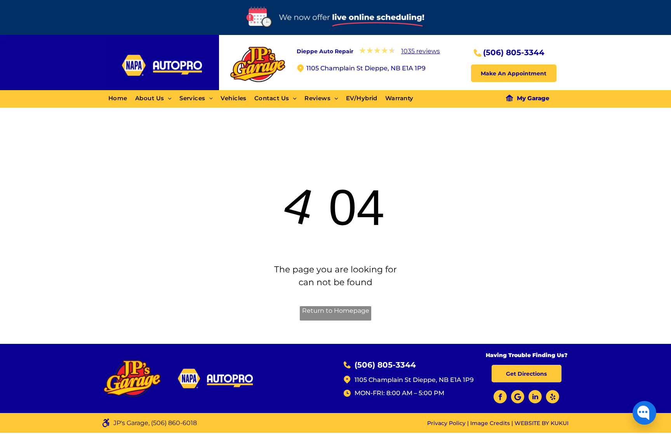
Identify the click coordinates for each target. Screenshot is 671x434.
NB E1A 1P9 (456, 379)
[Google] (517, 397)
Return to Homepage (335, 310)
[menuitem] (121, 98)
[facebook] (500, 397)
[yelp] (552, 397)
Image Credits (490, 423)
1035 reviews (420, 51)
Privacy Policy (446, 423)
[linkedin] (535, 397)
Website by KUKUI (541, 423)
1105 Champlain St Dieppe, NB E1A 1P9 (366, 68)
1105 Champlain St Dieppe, (396, 379)
